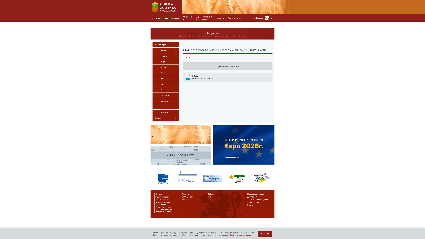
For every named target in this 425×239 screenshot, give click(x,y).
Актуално (199, 36)
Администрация (162, 197)
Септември (165, 95)
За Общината (187, 197)
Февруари (164, 56)
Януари (164, 50)
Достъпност (252, 197)
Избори (211, 194)
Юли (162, 84)
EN (272, 18)
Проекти (185, 194)
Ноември (164, 107)
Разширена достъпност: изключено (267, 18)
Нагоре (421, 217)
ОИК (209, 197)
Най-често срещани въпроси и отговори (164, 211)
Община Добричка (168, 7)
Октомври (164, 101)
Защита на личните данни (257, 200)
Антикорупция (253, 202)
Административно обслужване (163, 203)
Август (163, 90)
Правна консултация (255, 194)
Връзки (250, 205)
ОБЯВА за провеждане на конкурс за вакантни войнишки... (225, 36)
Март (163, 62)
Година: (158, 118)
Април (163, 67)
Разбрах (265, 234)
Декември (164, 112)
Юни (162, 78)
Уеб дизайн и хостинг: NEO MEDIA (258, 216)
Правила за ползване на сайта (167, 216)
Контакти (185, 200)
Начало (192, 36)
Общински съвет (163, 200)
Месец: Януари (161, 45)
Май (162, 73)
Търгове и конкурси (164, 207)
